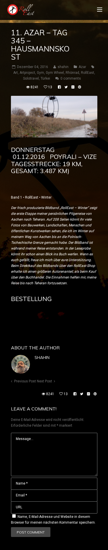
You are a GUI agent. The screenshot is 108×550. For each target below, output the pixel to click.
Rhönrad (72, 73)
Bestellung (31, 299)
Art (15, 73)
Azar (82, 67)
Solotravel (31, 78)
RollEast (87, 73)
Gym (40, 73)
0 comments (70, 78)
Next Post (44, 381)
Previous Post (25, 381)
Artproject (27, 73)
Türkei (45, 78)
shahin (42, 357)
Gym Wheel (55, 73)
